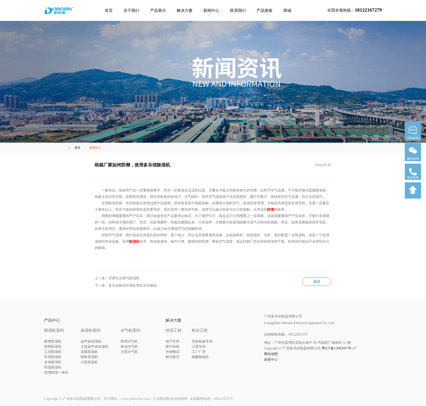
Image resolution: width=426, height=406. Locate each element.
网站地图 (271, 354)
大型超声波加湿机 (94, 346)
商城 (287, 10)
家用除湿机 (52, 341)
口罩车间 (199, 346)
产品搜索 (264, 10)
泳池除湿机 (52, 362)
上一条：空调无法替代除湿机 (117, 278)
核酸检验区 (200, 357)
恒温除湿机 (52, 367)
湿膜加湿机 (89, 352)
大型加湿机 (89, 362)
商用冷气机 (129, 341)
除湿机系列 (54, 330)
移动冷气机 (129, 346)
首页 (109, 10)
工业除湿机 (52, 352)
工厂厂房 (199, 352)
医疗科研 (172, 346)
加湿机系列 (90, 330)
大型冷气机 (129, 352)
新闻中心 (211, 10)
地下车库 (172, 341)
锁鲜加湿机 (89, 357)
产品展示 (158, 10)
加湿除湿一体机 (56, 372)
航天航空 (172, 357)
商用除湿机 (52, 346)
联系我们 (238, 10)
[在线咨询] (413, 142)
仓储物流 (172, 352)
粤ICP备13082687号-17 (339, 348)
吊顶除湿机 (52, 357)
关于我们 (131, 10)
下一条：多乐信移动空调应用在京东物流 (126, 285)
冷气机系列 (130, 330)
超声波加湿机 (91, 341)
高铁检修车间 (202, 341)
